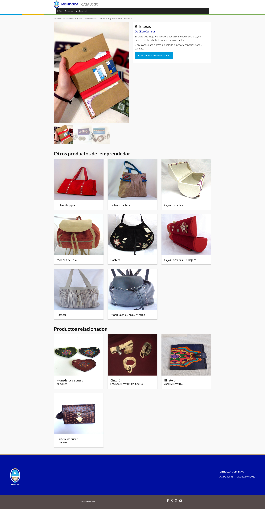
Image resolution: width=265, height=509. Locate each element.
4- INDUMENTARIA (69, 18)
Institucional (81, 11)
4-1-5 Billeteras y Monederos (108, 18)
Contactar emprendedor (153, 55)
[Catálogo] (66, 4)
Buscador (69, 11)
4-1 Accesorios (87, 18)
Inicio (59, 11)
